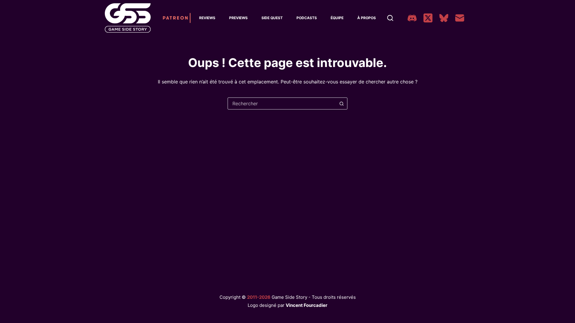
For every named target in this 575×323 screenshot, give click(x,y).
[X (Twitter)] (427, 17)
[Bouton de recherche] (341, 103)
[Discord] (412, 17)
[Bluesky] (443, 17)
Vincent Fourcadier (306, 305)
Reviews (207, 18)
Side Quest (272, 18)
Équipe (337, 18)
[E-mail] (459, 17)
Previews (238, 18)
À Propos (366, 18)
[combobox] (282, 103)
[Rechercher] (390, 18)
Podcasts (306, 18)
